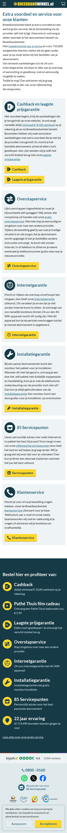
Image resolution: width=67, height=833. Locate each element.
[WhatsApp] (24, 778)
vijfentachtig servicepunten (32, 445)
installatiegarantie (15, 393)
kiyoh (12, 758)
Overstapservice (24, 266)
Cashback (19, 169)
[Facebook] (43, 778)
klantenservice (13, 510)
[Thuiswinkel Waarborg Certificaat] (14, 799)
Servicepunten (22, 473)
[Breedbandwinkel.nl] (33, 4)
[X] (33, 778)
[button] (4, 4)
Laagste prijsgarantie (27, 179)
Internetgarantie (24, 335)
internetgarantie (44, 299)
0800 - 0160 (35, 770)
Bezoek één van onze (37, 787)
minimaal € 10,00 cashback (38, 124)
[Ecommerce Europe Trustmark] (25, 799)
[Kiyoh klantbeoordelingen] (36, 799)
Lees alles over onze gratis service (23, 737)
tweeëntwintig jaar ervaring (25, 46)
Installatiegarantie (25, 408)
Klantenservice (23, 538)
